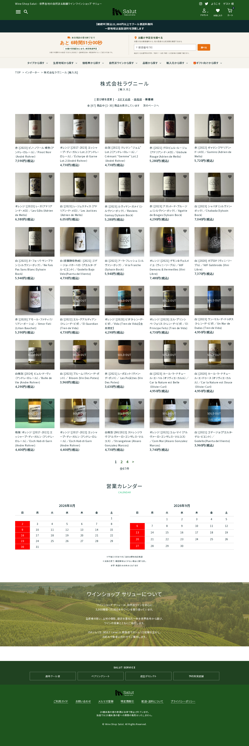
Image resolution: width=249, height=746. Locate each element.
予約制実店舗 (196, 676)
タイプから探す (36, 63)
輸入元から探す (175, 63)
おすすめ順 (124, 99)
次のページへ (151, 105)
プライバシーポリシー (183, 701)
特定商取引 (127, 701)
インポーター (32, 72)
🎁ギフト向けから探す (206, 63)
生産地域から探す (63, 63)
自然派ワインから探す (121, 63)
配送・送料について (152, 701)
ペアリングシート (100, 676)
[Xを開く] (206, 4)
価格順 (138, 99)
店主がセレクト (148, 676)
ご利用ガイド (61, 701)
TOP (18, 72)
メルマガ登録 (105, 701)
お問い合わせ (83, 701)
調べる (204, 47)
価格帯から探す (91, 63)
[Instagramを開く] (200, 4)
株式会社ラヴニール (61, 72)
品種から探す (150, 63)
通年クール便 (52, 676)
